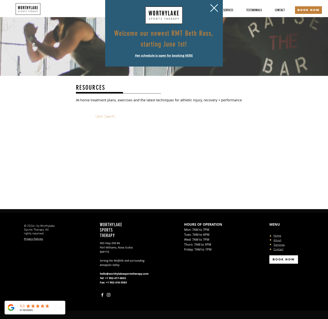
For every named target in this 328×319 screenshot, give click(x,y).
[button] (214, 8)
